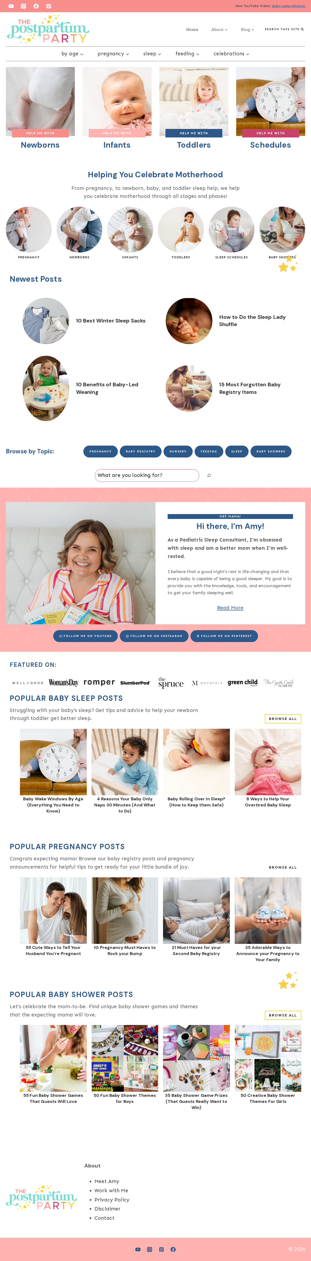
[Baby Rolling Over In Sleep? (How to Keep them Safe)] (196, 762)
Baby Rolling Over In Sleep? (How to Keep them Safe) (196, 802)
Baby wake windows (288, 6)
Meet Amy (107, 1181)
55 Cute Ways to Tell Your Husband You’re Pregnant (53, 950)
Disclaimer (108, 1209)
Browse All (283, 719)
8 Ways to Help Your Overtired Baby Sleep (268, 802)
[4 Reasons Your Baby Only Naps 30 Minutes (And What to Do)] (125, 762)
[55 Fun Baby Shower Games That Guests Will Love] (53, 1058)
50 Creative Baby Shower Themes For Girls (268, 1098)
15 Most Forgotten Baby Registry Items (250, 388)
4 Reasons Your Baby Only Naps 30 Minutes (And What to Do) (125, 805)
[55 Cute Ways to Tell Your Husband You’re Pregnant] (53, 910)
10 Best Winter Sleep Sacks (111, 320)
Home (192, 29)
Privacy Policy (112, 1200)
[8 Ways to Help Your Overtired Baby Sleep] (268, 762)
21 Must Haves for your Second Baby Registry (196, 950)
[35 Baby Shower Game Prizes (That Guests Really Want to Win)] (196, 1058)
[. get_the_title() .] (46, 321)
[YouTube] (11, 6)
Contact (104, 1218)
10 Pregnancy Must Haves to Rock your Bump (125, 950)
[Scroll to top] (299, 1241)
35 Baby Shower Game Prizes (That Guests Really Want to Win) (196, 1101)
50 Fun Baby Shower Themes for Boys (125, 1098)
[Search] (209, 475)
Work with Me (111, 1190)
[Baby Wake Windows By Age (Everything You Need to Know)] (53, 762)
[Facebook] (36, 6)
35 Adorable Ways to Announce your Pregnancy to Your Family (268, 954)
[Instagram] (23, 6)
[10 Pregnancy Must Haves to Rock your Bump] (125, 910)
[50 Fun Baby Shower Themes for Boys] (125, 1058)
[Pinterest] (49, 6)
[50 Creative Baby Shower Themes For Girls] (268, 1058)
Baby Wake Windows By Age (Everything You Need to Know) (53, 805)
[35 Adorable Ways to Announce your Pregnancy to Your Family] (268, 910)
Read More (230, 608)
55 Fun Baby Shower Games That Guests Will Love (53, 1098)
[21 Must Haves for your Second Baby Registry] (196, 910)
